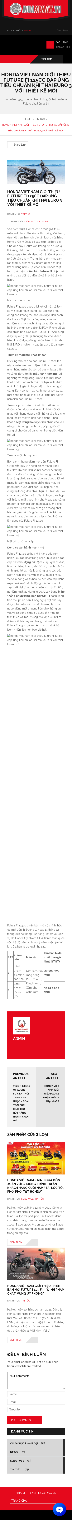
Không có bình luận (35, 221)
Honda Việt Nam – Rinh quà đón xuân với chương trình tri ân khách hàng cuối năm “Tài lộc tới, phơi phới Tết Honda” (35, 1185)
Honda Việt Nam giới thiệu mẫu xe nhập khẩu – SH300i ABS (50, 1094)
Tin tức (25, 214)
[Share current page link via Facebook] (9, 139)
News (14, 1452)
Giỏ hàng (62, 42)
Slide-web (27, 1199)
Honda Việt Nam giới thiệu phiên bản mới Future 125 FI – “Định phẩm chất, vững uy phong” (35, 1289)
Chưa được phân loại (24, 1443)
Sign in (27, 30)
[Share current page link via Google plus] (18, 139)
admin (19, 1038)
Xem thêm (16, 1242)
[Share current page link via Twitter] (14, 139)
